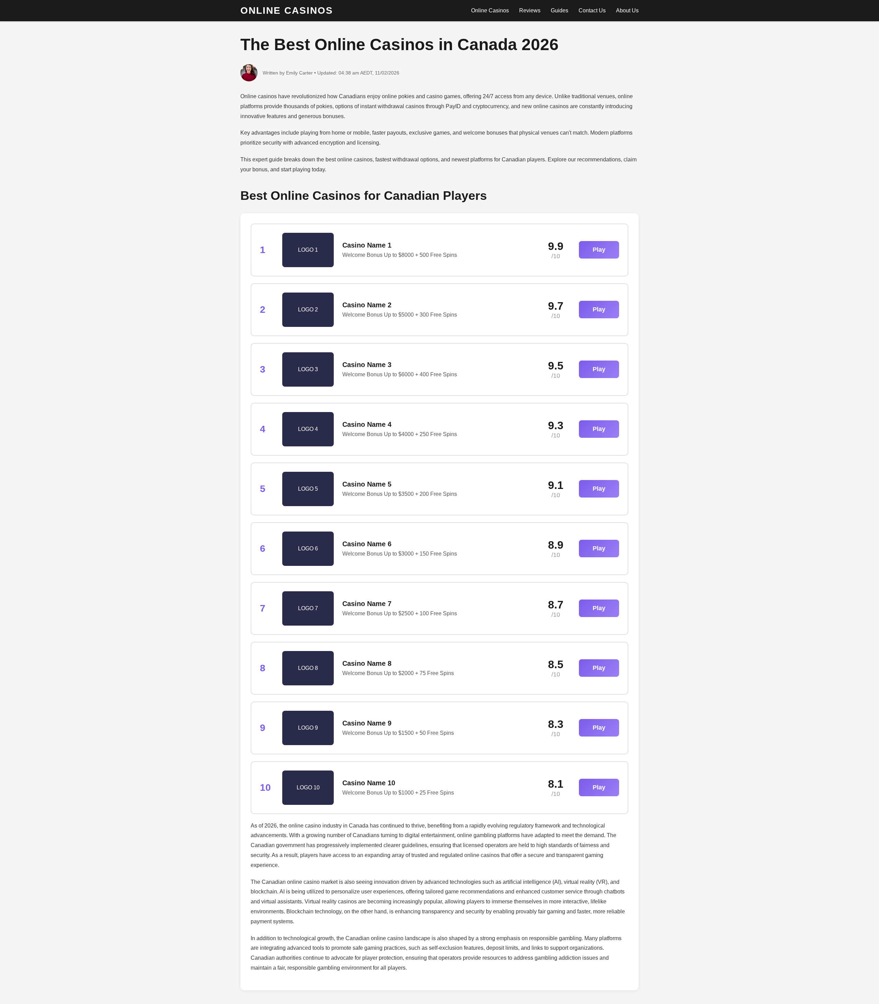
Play (599, 249)
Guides (559, 10)
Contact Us (592, 10)
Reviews (529, 10)
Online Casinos (490, 10)
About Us (627, 10)
